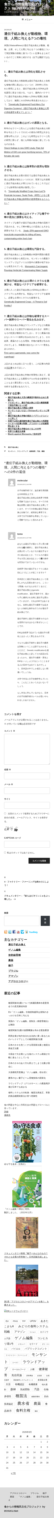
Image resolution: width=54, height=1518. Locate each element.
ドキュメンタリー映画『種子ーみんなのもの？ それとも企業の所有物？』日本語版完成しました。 (26, 1256)
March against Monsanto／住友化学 (24, 434)
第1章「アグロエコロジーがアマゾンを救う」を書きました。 (26, 1303)
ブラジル (13, 970)
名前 (7, 769)
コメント (9, 731)
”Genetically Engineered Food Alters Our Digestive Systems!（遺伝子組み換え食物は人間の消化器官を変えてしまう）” (26, 108)
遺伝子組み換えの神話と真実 (20, 408)
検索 (6, 913)
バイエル (15, 1349)
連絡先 (7, 1115)
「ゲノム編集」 (25, 1496)
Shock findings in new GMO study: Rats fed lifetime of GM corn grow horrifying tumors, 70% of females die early (26, 152)
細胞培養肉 (35, 1397)
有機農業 (33, 1384)
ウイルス (33, 1332)
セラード (33, 1344)
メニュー (28, 19)
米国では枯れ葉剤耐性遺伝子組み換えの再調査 (28, 421)
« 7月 (13, 1473)
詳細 (6, 1111)
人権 (32, 1369)
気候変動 (25, 1389)
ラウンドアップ (22, 451)
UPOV (33, 1321)
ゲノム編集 (14, 949)
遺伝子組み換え (13, 447)
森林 (13, 1389)
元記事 (9, 368)
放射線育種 (14, 955)
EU (7, 1321)
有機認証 (19, 1384)
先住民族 (16, 1375)
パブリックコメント (36, 1348)
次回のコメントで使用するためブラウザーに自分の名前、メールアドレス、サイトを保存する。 (26, 817)
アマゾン (13, 976)
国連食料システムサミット (23, 1380)
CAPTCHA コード (12, 838)
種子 (10, 965)
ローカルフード (19, 1369)
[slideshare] (27, 933)
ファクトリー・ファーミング (16, 1355)
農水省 (23, 1403)
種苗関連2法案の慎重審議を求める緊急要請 (28, 1030)
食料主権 (23, 1410)
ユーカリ (15, 1362)
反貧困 (39, 1375)
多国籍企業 (42, 1380)
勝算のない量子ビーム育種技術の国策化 (27, 1078)
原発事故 (29, 1376)
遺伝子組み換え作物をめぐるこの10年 (24, 429)
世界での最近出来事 (16, 431)
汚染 (38, 451)
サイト (7, 799)
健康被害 (32, 451)
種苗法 (21, 1396)
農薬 (43, 451)
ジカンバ (21, 1344)
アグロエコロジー (18, 981)
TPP (24, 1321)
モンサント (12, 451)
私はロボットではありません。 (21, 852)
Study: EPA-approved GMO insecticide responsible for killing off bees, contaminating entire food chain (26, 234)
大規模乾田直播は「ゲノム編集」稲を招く (28, 1072)
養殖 (36, 1411)
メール (8, 784)
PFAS (15, 1321)
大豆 (8, 1384)
